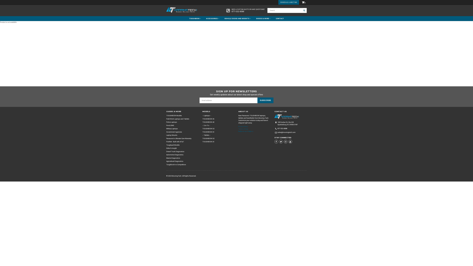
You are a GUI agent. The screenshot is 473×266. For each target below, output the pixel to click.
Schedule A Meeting (288, 2)
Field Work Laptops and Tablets (177, 119)
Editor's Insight (171, 148)
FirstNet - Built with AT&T (175, 142)
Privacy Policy (243, 126)
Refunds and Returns (245, 131)
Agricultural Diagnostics (174, 161)
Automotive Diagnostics (174, 155)
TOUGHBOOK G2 (208, 129)
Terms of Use (243, 129)
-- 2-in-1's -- (206, 125)
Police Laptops (171, 122)
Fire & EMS (170, 125)
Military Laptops (172, 129)
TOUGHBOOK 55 (208, 119)
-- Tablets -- (206, 135)
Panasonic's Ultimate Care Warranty (178, 138)
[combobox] (284, 10)
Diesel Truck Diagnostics (175, 151)
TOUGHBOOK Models (174, 115)
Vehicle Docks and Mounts (237, 18)
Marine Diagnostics (173, 158)
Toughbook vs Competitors (176, 165)
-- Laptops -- (206, 115)
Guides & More (263, 18)
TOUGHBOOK (194, 18)
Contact (280, 18)
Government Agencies (174, 132)
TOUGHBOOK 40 (208, 122)
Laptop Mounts (171, 135)
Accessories (212, 18)
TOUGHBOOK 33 (208, 132)
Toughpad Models (173, 145)
